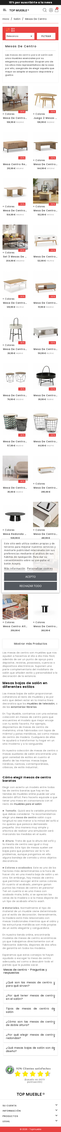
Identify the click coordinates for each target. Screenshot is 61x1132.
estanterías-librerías (24, 707)
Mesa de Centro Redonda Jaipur (25, 349)
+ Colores (9, 114)
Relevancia (20, 36)
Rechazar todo (30, 586)
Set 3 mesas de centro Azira (22, 256)
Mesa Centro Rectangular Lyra (24, 164)
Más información (14, 568)
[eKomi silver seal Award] (9, 1069)
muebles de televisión (41, 703)
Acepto (30, 577)
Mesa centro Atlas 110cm (20, 626)
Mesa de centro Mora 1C (20, 303)
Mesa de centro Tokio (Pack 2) (24, 395)
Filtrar (46, 36)
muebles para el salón (28, 804)
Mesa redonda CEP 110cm (20, 534)
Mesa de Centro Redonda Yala (24, 487)
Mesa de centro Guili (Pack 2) (24, 441)
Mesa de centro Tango (19, 118)
